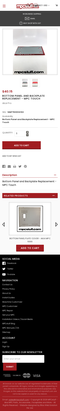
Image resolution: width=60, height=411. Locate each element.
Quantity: (7, 132)
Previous (3, 224)
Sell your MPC (8, 315)
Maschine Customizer (12, 302)
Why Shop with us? (32, 23)
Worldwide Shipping (32, 14)
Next (56, 224)
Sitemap (6, 332)
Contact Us (7, 284)
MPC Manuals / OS (10, 328)
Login (4, 342)
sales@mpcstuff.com (19, 399)
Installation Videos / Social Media (17, 319)
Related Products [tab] (16, 195)
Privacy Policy (8, 289)
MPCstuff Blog (8, 323)
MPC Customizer (9, 306)
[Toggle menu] (3, 6)
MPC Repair (7, 310)
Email (32, 18)
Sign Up (6, 346)
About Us (6, 293)
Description (9, 175)
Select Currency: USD (37, 5)
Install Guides (8, 297)
